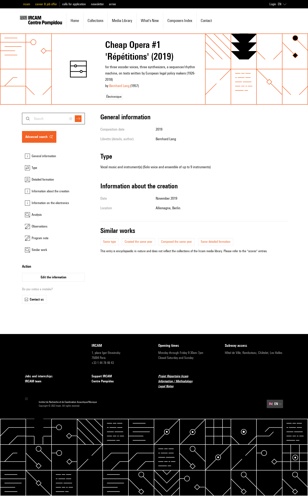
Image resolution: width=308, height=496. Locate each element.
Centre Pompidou (103, 381)
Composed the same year (176, 242)
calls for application (74, 4)
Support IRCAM (102, 376)
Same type (109, 242)
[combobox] (53, 118)
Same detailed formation (215, 242)
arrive (112, 4)
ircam (26, 4)
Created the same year (138, 242)
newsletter (97, 4)
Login (272, 4)
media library (122, 20)
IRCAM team (33, 381)
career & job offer (46, 4)
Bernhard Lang (119, 86)
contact (206, 20)
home (75, 20)
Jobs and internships (39, 376)
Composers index (179, 20)
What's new (150, 20)
